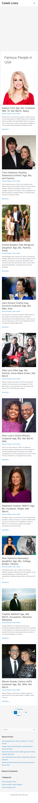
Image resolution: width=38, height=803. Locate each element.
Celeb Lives (10, 3)
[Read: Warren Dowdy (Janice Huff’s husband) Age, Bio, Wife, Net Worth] (19, 661)
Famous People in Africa (9, 781)
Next (19, 715)
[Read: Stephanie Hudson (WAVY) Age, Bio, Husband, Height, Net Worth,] (16, 484)
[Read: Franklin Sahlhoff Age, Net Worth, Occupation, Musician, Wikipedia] (19, 599)
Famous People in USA (8, 113)
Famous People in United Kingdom (12, 784)
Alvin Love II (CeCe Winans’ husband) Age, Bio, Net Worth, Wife (18, 438)
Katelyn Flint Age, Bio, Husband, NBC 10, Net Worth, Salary (18, 109)
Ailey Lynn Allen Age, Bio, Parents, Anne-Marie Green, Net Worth (18, 373)
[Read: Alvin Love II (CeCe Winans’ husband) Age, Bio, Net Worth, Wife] (19, 415)
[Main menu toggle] (34, 3)
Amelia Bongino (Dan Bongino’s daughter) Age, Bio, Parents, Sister (18, 247)
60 (26, 712)
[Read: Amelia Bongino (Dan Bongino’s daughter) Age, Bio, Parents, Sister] (16, 223)
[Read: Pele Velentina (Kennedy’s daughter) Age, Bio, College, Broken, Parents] (19, 545)
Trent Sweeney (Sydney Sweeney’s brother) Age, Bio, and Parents (17, 175)
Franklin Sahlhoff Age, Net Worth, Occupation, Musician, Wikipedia (17, 617)
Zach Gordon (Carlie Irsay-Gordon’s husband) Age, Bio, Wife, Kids (16, 306)
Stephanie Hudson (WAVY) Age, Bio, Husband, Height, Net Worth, (18, 508)
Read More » (5, 129)
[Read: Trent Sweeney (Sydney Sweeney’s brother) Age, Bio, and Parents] (19, 152)
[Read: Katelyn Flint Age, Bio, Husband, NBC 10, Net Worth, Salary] (19, 87)
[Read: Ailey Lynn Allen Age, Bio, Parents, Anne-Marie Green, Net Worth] (19, 350)
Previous (19, 709)
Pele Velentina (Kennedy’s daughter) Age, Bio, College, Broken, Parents (16, 561)
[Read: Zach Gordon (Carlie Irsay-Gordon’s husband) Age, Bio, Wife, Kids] (19, 288)
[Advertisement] (19, 26)
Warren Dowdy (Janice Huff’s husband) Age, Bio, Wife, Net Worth (17, 684)
